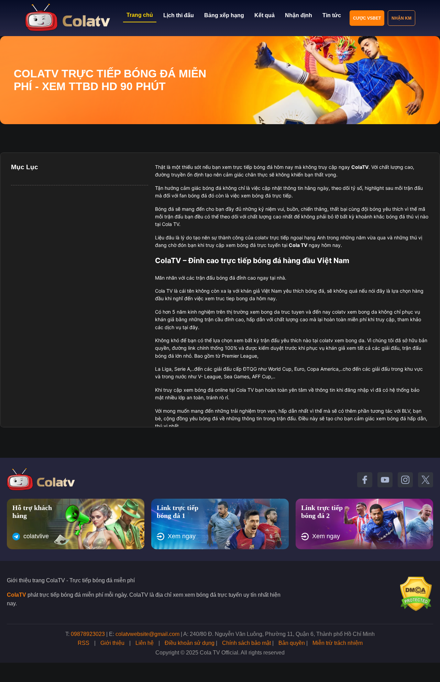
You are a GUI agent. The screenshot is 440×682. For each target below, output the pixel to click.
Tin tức (331, 15)
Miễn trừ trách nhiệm (337, 643)
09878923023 (88, 634)
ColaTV (16, 595)
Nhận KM (401, 18)
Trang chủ (139, 15)
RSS (83, 643)
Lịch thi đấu (178, 15)
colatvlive (36, 536)
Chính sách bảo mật (246, 643)
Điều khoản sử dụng (189, 643)
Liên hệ (144, 643)
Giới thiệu (112, 643)
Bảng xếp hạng (224, 15)
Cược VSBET (367, 18)
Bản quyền (291, 643)
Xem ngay (182, 536)
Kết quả (264, 15)
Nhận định (298, 15)
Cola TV (298, 245)
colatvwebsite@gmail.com (147, 634)
